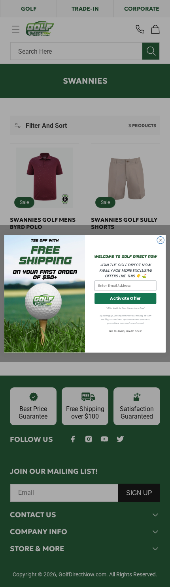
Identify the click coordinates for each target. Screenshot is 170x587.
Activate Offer (125, 298)
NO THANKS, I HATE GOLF (125, 331)
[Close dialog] (160, 239)
